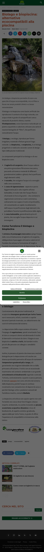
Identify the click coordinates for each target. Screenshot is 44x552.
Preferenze (22, 298)
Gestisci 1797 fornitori (16, 289)
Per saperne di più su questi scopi (33, 289)
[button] (39, 251)
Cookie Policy (16, 302)
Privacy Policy (26, 302)
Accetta (22, 292)
